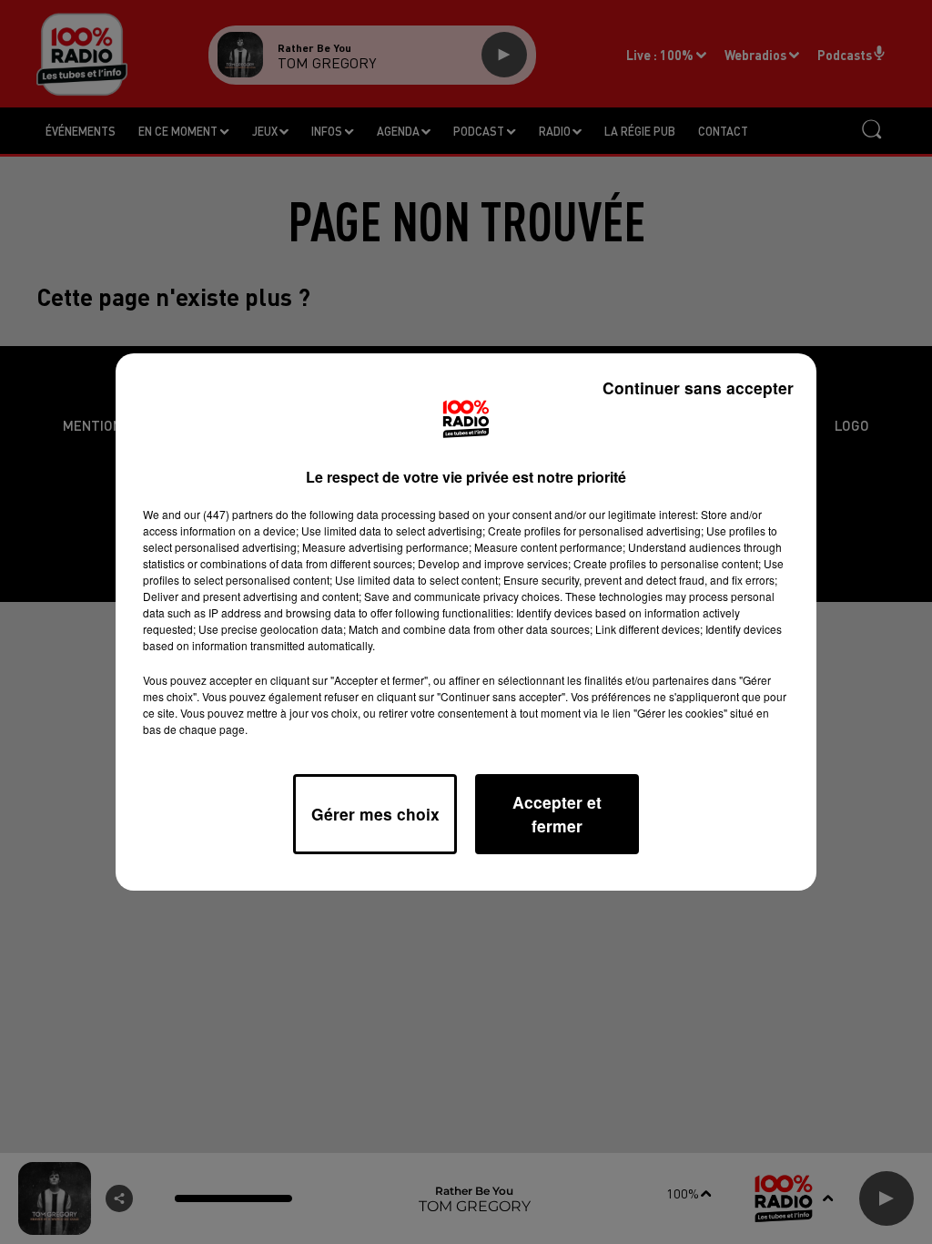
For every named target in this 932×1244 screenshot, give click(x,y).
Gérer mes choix (375, 813)
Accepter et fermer (557, 813)
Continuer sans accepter (698, 387)
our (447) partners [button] (228, 514)
